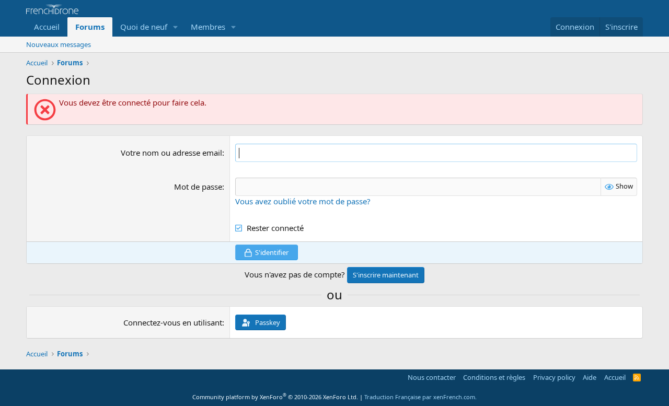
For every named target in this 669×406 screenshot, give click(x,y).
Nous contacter (432, 377)
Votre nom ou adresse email (171, 152)
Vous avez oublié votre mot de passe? (303, 201)
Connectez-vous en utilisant (172, 322)
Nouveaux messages (58, 44)
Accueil (47, 26)
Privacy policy (554, 377)
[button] (175, 27)
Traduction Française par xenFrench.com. (420, 397)
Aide (589, 377)
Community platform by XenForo (275, 397)
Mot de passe (198, 186)
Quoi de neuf (143, 26)
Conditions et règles (494, 377)
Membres (208, 26)
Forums (90, 26)
